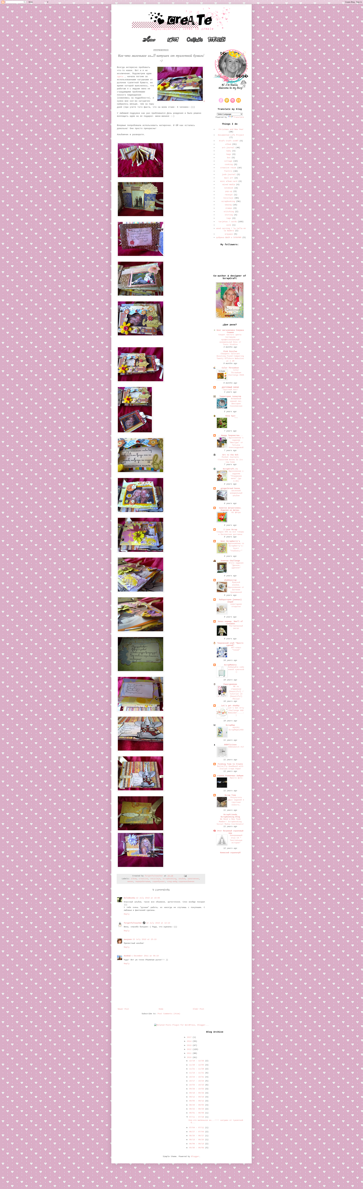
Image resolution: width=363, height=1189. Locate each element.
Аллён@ (127, 956)
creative (143, 879)
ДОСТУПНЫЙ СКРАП (230, 387)
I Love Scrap (230, 529)
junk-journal (229, 174)
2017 (190, 1037)
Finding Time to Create (230, 764)
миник (130, 882)
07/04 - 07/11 (197, 1127)
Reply (126, 914)
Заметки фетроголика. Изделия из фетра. (230, 509)
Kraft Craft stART (228, 141)
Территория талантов (230, 396)
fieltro (228, 171)
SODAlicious (230, 745)
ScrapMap (230, 725)
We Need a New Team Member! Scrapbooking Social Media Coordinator (230, 821)
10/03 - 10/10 (197, 1085)
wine (228, 225)
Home (161, 1009)
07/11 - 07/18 (197, 1117)
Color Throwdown (230, 368)
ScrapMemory (230, 665)
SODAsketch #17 (236, 747)
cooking (229, 164)
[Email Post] (185, 876)
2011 (190, 1053)
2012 (190, 1049)
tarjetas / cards (228, 221)
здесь (120, 76)
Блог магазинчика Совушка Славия (230, 331)
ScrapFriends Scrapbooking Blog (230, 815)
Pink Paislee (230, 351)
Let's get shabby (230, 705)
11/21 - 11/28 (197, 1069)
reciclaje (155, 879)
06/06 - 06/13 (197, 1144)
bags (228, 154)
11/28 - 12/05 (197, 1065)
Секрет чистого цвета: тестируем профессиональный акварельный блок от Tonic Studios (230, 340)
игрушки (229, 234)
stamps (228, 208)
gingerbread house (230, 488)
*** (236, 418)
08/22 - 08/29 (197, 1109)
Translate (239, 117)
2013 (190, 1045)
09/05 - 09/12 (197, 1101)
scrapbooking (169, 879)
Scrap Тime (230, 795)
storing (229, 215)
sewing (228, 205)
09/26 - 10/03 (197, 1089)
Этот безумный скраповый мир (230, 832)
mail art (228, 178)
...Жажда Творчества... (230, 435)
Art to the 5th (230, 455)
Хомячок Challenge (230, 561)
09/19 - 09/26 (197, 1093)
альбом (182, 879)
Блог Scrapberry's (230, 541)
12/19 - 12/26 (197, 1061)
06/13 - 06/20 (197, 1139)
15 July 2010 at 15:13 (144, 939)
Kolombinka (129, 898)
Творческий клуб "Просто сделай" (230, 644)
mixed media (228, 184)
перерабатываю (142, 882)
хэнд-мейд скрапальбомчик (180, 882)
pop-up (228, 191)
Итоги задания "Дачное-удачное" (236, 565)
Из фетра (236, 512)
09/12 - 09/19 (197, 1097)
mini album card (228, 181)
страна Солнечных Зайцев (230, 776)
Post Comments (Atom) (169, 1014)
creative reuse (228, 168)
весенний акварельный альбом (236, 493)
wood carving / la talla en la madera (231, 229)
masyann (128, 939)
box (228, 158)
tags (228, 218)
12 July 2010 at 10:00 (148, 898)
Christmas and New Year (231, 129)
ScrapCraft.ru (230, 469)
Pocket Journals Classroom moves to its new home (230, 459)
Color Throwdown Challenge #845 (236, 372)
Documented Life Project (231, 135)
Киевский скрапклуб (230, 852)
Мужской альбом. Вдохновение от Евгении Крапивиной (236, 587)
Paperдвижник (230, 684)
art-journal (228, 147)
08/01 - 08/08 (197, 1113)
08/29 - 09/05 (197, 1105)
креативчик (193, 879)
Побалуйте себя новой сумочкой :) (236, 669)
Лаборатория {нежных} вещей (230, 600)
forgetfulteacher (133, 923)
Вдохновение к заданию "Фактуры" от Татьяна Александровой (236, 443)
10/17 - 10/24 (197, 1081)
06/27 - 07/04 (197, 1132)
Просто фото (236, 778)
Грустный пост (230, 390)
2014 (190, 1041)
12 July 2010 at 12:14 (158, 923)
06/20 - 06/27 (197, 1136)
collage (228, 161)
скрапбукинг (158, 882)
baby (228, 151)
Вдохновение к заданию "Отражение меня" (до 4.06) (236, 476)
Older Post (198, 1009)
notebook (228, 188)
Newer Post (123, 1009)
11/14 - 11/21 (197, 1073)
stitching (229, 211)
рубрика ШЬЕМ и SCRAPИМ (228, 237)
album (134, 879)
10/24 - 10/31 (197, 1077)
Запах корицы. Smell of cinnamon (230, 622)
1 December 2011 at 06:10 (145, 956)
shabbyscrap (230, 580)
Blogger (195, 1156)
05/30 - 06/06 (197, 1148)
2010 (190, 1057)
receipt (229, 195)
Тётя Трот (230, 416)
